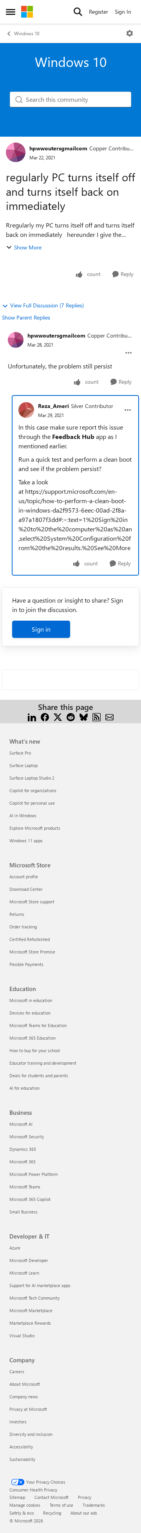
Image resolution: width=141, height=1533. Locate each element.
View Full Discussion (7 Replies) (47, 305)
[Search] (78, 11)
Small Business (23, 1212)
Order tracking (23, 927)
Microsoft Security (26, 1136)
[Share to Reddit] (71, 716)
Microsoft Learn (24, 1273)
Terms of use (61, 1505)
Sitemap (17, 1497)
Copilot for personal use (32, 803)
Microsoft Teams (24, 1187)
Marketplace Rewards (30, 1323)
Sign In (123, 11)
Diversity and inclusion (30, 1434)
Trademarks (94, 1505)
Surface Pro (20, 753)
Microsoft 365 (22, 1162)
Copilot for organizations (32, 790)
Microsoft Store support (31, 902)
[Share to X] (58, 716)
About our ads (83, 1513)
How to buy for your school (34, 1050)
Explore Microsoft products (34, 828)
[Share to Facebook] (45, 716)
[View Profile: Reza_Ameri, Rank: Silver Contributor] (26, 410)
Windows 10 (26, 33)
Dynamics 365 (22, 1149)
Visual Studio (21, 1335)
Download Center (26, 889)
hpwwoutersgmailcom (58, 148)
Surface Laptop (23, 765)
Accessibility (21, 1447)
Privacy (84, 1497)
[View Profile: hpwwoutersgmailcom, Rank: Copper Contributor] (15, 152)
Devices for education (30, 1013)
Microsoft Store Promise (32, 952)
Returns (16, 914)
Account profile (23, 876)
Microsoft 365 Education (32, 1038)
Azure (14, 1248)
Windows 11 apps (26, 840)
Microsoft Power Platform (33, 1174)
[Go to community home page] (27, 12)
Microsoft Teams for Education (38, 1025)
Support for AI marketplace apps (39, 1285)
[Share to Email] (109, 716)
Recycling (52, 1513)
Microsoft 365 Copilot (30, 1199)
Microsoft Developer (28, 1260)
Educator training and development (42, 1063)
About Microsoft (24, 1384)
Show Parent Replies (26, 317)
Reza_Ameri (53, 406)
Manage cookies (24, 1505)
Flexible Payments (26, 964)
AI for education (24, 1088)
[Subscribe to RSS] (96, 716)
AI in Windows (22, 815)
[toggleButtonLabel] (129, 33)
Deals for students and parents (38, 1075)
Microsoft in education (30, 1000)
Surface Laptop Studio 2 (31, 778)
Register (98, 11)
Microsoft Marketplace (30, 1310)
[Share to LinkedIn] (32, 716)
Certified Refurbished (29, 939)
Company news (23, 1396)
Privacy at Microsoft (28, 1409)
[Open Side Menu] (10, 12)
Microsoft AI (21, 1124)
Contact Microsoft (51, 1497)
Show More (28, 247)
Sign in (41, 629)
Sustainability (22, 1459)
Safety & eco (21, 1513)
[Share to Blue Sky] (84, 716)
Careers (16, 1371)
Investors (18, 1422)
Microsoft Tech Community (34, 1298)
